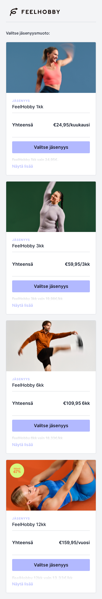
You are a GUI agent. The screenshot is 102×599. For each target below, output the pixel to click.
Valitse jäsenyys (51, 147)
